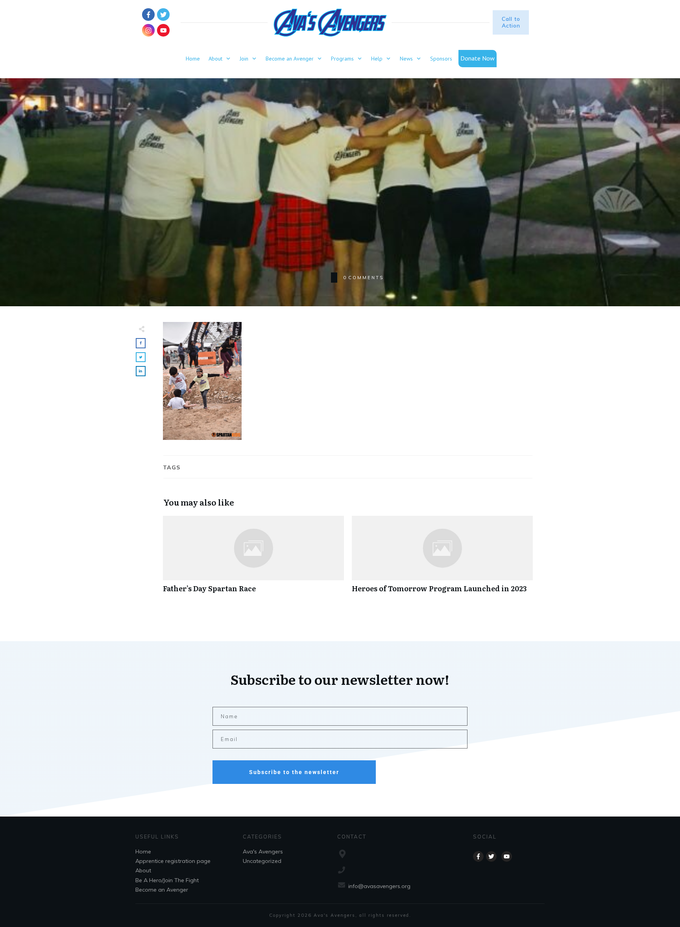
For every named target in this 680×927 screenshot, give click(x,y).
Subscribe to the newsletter (294, 772)
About (143, 870)
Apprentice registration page (173, 860)
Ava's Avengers (263, 851)
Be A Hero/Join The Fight (167, 880)
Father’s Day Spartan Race (253, 558)
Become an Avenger (161, 889)
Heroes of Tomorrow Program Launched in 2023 (442, 558)
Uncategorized (262, 860)
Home (143, 851)
